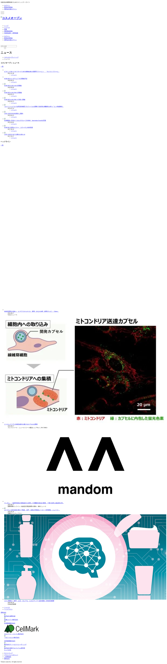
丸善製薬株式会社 (9, 623)
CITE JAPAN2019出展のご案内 (13, 113)
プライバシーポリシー (11, 655)
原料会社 (3, 612)
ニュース (7, 27)
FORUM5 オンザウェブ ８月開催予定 (15, 78)
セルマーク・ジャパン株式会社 (14, 634)
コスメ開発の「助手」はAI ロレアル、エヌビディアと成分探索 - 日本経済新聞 (29, 601)
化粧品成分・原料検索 (11, 33)
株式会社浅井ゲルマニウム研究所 (14, 648)
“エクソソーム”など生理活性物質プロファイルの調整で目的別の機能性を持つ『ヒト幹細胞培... (33, 106)
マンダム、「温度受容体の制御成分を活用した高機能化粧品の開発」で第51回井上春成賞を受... (34, 503)
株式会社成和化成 (9, 616)
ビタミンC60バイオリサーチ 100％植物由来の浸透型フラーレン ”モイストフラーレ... (31, 71)
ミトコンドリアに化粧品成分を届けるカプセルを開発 (21, 424)
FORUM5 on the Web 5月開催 (13, 92)
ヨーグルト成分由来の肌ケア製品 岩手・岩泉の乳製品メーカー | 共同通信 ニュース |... (32, 510)
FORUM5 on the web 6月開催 (13, 85)
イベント (14, 75)
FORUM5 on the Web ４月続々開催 (14, 99)
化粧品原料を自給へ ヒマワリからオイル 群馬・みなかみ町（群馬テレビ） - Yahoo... (31, 311)
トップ (6, 25)
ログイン (7, 5)
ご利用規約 (7, 657)
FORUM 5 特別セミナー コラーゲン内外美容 (18, 127)
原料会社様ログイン (10, 9)
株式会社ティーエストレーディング (15, 644)
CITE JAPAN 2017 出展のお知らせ (14, 134)
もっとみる (7, 650)
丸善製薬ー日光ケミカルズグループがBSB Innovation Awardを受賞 (25, 120)
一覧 (2, 66)
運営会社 (7, 658)
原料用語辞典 (8, 31)
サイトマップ (8, 653)
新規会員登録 (8, 7)
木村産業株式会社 (9, 641)
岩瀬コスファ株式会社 (11, 619)
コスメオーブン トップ (11, 57)
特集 (5, 29)
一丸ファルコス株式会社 (11, 637)
